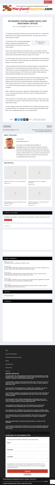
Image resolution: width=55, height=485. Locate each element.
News (32, 26)
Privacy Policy (9, 367)
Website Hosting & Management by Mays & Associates (16, 479)
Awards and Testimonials (11, 354)
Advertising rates (9, 364)
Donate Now (8, 220)
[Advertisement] (27, 240)
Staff (7, 350)
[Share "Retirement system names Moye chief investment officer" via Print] (27, 119)
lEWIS (5, 261)
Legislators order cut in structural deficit (15, 181)
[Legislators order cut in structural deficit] (15, 172)
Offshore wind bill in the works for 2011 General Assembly (38, 202)
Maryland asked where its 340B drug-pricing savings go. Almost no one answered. (25, 422)
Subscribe (27, 471)
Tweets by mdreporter (9, 295)
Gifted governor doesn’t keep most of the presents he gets (15, 202)
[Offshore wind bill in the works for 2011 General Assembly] (39, 193)
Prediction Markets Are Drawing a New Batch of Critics (17, 263)
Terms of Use (33, 479)
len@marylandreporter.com (22, 141)
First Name (10, 449)
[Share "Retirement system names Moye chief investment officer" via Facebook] (15, 119)
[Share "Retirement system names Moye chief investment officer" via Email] (24, 119)
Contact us (8, 371)
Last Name (10, 456)
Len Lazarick (18, 26)
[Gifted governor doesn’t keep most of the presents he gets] (15, 193)
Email (8, 442)
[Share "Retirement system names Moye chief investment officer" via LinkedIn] (21, 119)
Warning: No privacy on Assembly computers (37, 182)
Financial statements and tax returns (14, 357)
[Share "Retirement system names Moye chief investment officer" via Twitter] (18, 119)
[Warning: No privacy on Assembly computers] (39, 172)
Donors (7, 360)
